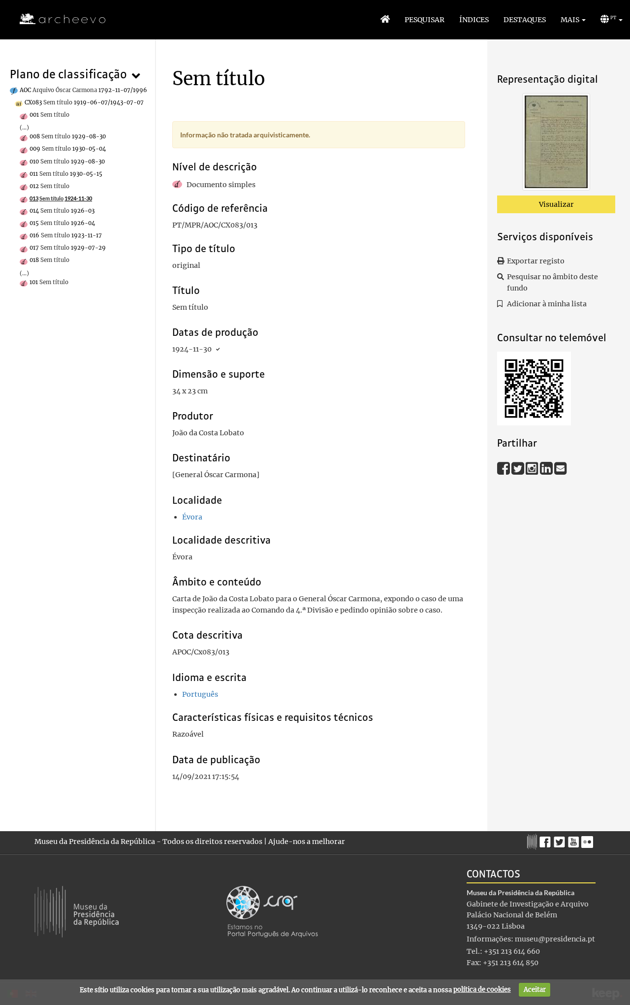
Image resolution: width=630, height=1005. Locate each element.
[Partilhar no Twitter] (518, 467)
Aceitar (535, 989)
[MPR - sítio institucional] (533, 840)
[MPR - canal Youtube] (574, 839)
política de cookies (482, 989)
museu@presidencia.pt (555, 939)
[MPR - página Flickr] (588, 839)
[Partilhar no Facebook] (504, 467)
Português (200, 694)
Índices (474, 19)
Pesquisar (424, 19)
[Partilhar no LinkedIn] (547, 467)
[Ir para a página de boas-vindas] (385, 20)
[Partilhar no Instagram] (533, 467)
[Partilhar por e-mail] (560, 467)
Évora (192, 517)
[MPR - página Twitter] (561, 839)
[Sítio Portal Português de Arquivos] (272, 911)
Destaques (525, 19)
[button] (573, 20)
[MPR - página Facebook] (546, 839)
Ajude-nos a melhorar (306, 841)
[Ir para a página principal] (56, 19)
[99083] (556, 143)
